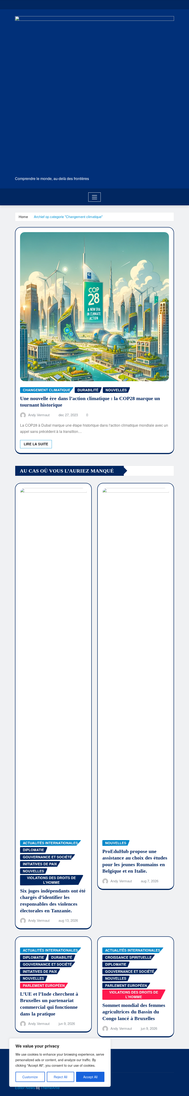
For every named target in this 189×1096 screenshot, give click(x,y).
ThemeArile (50, 1087)
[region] (60, 1062)
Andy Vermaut (39, 414)
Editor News (25, 1087)
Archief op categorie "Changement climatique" (68, 216)
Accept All (90, 1077)
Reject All (60, 1077)
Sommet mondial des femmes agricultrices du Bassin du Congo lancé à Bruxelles (133, 1011)
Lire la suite (36, 443)
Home (23, 216)
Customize (30, 1077)
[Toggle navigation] (94, 197)
